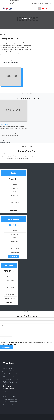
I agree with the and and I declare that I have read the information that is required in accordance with (26, 343)
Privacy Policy (19, 342)
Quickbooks (15, 3)
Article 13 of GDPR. (12, 344)
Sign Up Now (13, 210)
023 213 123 (40, 3)
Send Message (6, 347)
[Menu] (50, 8)
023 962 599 (34, 3)
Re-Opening (7, 3)
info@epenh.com (47, 3)
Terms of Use (10, 342)
